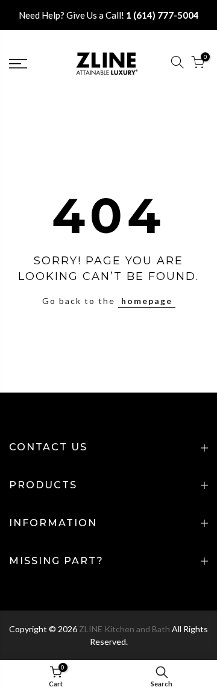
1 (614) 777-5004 (162, 15)
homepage (146, 301)
